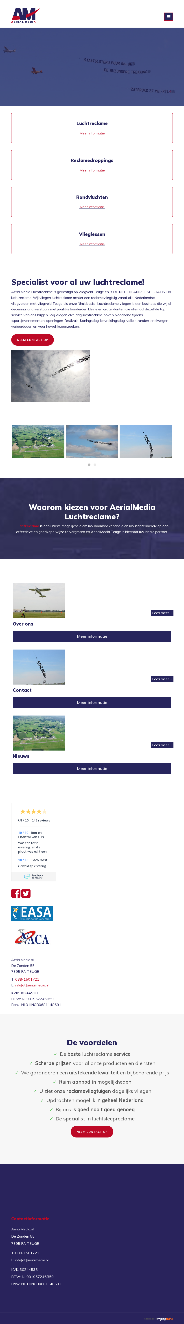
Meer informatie (92, 133)
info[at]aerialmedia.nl (31, 985)
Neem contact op (32, 340)
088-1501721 (27, 979)
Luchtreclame (27, 526)
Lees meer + (162, 612)
